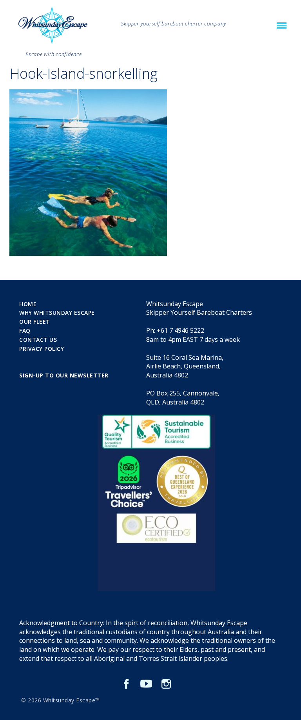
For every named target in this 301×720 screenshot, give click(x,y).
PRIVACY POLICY (41, 348)
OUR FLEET (34, 321)
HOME (27, 304)
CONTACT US (38, 339)
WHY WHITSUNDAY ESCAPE (57, 312)
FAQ (25, 330)
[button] (281, 25)
